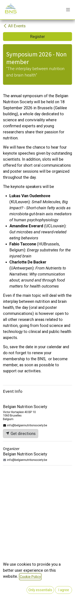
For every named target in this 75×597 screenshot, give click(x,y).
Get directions (23, 433)
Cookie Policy (30, 577)
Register (37, 36)
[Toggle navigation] (68, 10)
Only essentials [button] (40, 590)
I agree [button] (63, 590)
